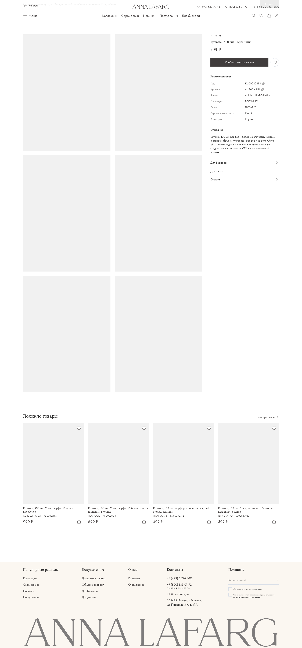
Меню (33, 15)
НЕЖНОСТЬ (94, 516)
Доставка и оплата (93, 578)
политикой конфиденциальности (260, 595)
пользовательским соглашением (246, 597)
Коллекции (109, 15)
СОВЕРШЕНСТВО (32, 516)
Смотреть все (266, 417)
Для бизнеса (191, 15)
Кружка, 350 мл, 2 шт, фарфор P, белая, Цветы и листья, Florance (118, 509)
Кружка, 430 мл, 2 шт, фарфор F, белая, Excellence (49, 509)
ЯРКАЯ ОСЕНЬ (160, 516)
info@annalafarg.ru (178, 594)
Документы (89, 597)
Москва (33, 5)
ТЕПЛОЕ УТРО (225, 516)
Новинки (149, 15)
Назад (218, 35)
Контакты (134, 578)
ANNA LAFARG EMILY (257, 95)
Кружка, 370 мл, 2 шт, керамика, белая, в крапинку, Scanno (245, 509)
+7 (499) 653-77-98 (209, 6)
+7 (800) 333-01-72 (236, 6)
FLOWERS (250, 107)
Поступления (169, 15)
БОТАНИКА (251, 101)
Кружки (249, 119)
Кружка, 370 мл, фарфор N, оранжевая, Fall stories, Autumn (181, 509)
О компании (136, 585)
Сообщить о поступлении (239, 62)
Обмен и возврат (93, 585)
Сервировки (130, 15)
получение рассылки (253, 589)
